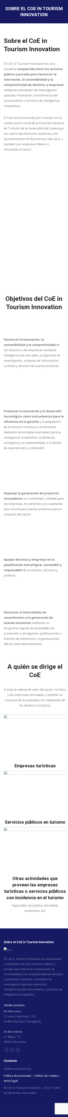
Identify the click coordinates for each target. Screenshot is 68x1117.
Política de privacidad (17, 1075)
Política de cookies (46, 1075)
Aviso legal (11, 1081)
